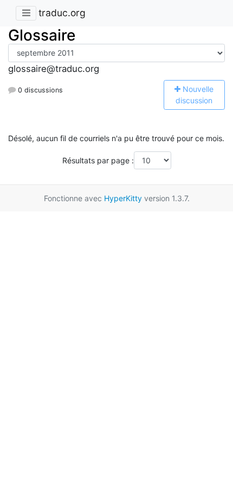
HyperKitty (123, 198)
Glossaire (41, 35)
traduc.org (62, 12)
